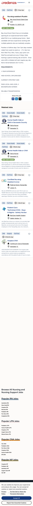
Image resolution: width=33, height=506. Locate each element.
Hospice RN (4, 407)
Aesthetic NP (5, 468)
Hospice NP (4, 464)
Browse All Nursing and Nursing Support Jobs (13, 391)
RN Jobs (14, 398)
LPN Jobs (14, 421)
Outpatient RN (5, 416)
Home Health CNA (6, 452)
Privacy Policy (3, 493)
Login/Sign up (21, 2)
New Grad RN (5, 405)
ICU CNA (3, 443)
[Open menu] (29, 2)
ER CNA (3, 454)
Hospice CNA (12, 241)
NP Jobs (14, 459)
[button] (16, 124)
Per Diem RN (5, 413)
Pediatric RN (4, 411)
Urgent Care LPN (6, 432)
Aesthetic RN (5, 403)
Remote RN (4, 409)
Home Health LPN (6, 427)
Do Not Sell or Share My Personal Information (18, 493)
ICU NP (3, 472)
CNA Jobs (14, 439)
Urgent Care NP (5, 470)
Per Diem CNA (5, 448)
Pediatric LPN (5, 425)
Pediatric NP (4, 466)
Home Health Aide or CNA (17, 150)
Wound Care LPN (6, 434)
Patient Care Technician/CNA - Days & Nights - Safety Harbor (17, 210)
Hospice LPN (5, 429)
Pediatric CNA (5, 446)
